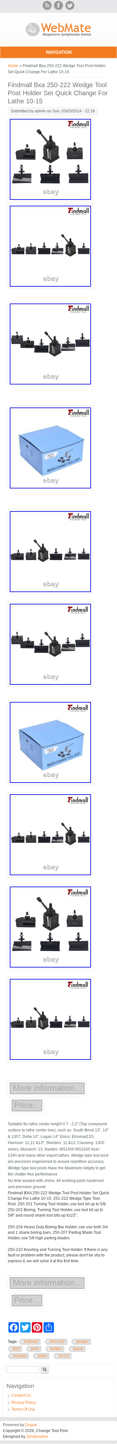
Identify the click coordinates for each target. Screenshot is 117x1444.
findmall (31, 1341)
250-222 (57, 1341)
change (19, 1356)
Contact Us (21, 1395)
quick (78, 1349)
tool (16, 1349)
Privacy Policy (23, 1402)
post (35, 1349)
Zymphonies (37, 1436)
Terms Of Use (23, 1409)
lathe (42, 1356)
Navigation (59, 52)
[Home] (58, 37)
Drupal (31, 1425)
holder (56, 1349)
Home (13, 65)
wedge (82, 1341)
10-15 (63, 1356)
